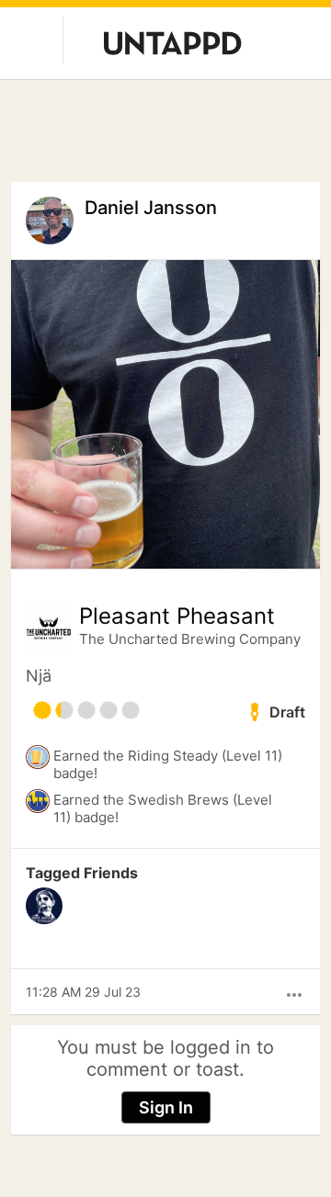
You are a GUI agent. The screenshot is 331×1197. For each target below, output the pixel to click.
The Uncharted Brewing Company (190, 639)
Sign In (166, 1107)
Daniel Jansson (151, 208)
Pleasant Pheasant (177, 616)
